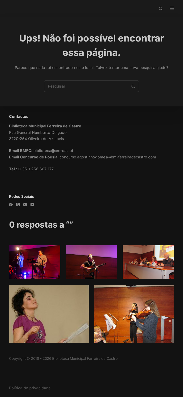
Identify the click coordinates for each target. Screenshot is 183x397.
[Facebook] (11, 204)
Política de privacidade (30, 388)
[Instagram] (25, 204)
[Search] (161, 8)
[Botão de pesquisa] (133, 86)
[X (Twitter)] (18, 204)
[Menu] (172, 8)
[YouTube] (32, 204)
